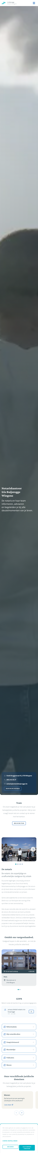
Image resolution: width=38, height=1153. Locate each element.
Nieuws (9, 1065)
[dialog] (19, 1138)
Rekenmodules (11, 1027)
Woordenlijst (10, 1050)
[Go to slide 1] (15, 864)
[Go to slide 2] (17, 864)
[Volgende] (33, 849)
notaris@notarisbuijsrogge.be (16, 784)
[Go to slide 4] (20, 864)
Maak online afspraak (13, 788)
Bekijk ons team (19, 823)
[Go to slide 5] (22, 864)
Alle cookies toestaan (27, 1147)
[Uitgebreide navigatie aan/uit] (34, 3)
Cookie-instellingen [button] (10, 1141)
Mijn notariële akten (13, 1034)
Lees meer (7, 1105)
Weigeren (10, 1147)
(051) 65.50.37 (11, 780)
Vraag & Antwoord (12, 1042)
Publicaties (10, 1058)
